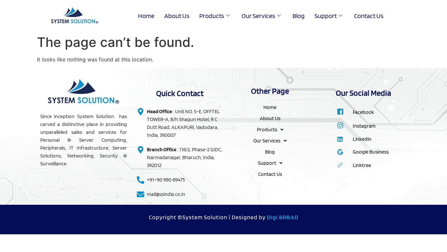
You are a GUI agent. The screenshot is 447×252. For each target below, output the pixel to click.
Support (325, 16)
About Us (176, 16)
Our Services (258, 16)
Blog (299, 16)
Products (211, 16)
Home (146, 16)
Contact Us (369, 16)
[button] (270, 129)
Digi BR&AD (282, 217)
